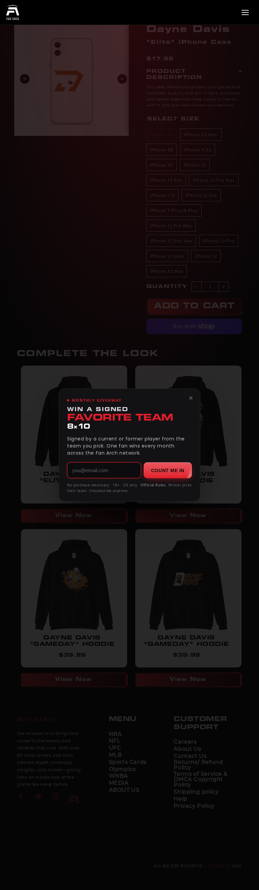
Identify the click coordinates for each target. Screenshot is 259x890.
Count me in (167, 470)
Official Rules (153, 485)
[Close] (191, 398)
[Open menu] (245, 12)
